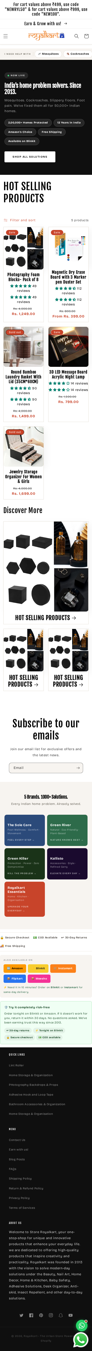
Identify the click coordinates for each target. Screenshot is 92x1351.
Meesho (39, 978)
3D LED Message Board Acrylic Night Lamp (68, 374)
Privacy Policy (19, 1198)
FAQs (12, 1169)
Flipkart (15, 978)
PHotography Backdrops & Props (33, 1085)
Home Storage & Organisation (31, 1114)
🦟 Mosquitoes (48, 53)
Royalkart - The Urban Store (43, 1336)
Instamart (63, 968)
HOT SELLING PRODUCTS (42, 617)
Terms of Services (22, 1208)
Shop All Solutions (30, 156)
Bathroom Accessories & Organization (37, 1104)
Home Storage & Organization (31, 1075)
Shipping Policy (20, 1178)
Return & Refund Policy (26, 1188)
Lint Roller (16, 1065)
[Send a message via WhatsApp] (81, 1340)
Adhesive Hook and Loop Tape (31, 1094)
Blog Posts (17, 1159)
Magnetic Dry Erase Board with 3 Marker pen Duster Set (68, 277)
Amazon (15, 968)
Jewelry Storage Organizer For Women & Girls (23, 477)
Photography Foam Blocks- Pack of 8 (23, 277)
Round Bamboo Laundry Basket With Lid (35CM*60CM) (23, 377)
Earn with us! (18, 1149)
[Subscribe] (78, 768)
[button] (5, 36)
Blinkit (38, 968)
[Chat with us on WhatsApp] (82, 1325)
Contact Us (17, 1140)
